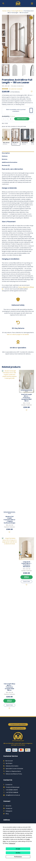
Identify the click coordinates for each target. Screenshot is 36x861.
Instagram (9, 811)
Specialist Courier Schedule (14, 768)
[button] (3, 3)
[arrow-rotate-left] (18, 322)
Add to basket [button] (9, 700)
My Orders (9, 763)
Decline (18, 852)
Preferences (18, 856)
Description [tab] (6, 153)
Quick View (9, 705)
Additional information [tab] (9, 162)
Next (33, 70)
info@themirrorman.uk (13, 795)
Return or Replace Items (13, 771)
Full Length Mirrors (17, 11)
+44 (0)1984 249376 (12, 790)
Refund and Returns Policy (14, 774)
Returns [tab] (4, 159)
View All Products (18, 728)
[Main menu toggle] (32, 3)
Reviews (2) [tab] (6, 165)
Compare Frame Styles (18, 724)
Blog (7, 813)
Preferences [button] (12, 843)
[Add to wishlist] (32, 91)
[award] (18, 342)
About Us (8, 806)
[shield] (18, 299)
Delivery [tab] (4, 156)
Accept (18, 849)
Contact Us (8, 784)
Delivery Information (12, 766)
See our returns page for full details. (18, 334)
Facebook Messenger (12, 787)
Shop (9, 11)
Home (4, 11)
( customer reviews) (15, 89)
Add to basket (21, 119)
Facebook (9, 808)
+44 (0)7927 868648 (12, 792)
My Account (9, 761)
